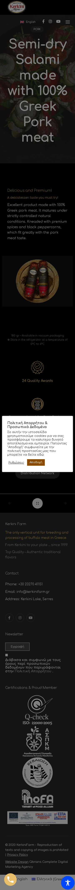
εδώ (40, 454)
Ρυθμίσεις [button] (16, 462)
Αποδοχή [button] (36, 462)
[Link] (10, 879)
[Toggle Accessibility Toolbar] (68, 883)
